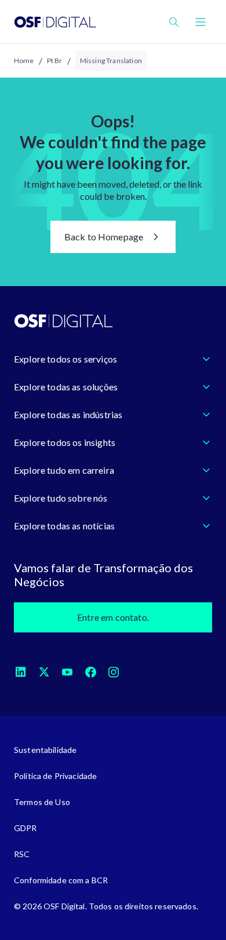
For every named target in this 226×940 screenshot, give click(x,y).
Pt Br (55, 60)
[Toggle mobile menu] (200, 22)
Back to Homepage (104, 236)
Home (24, 60)
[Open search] (174, 22)
